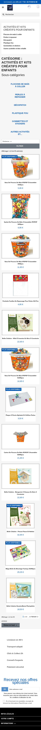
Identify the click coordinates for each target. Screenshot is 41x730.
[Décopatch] (20, 102)
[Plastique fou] (20, 110)
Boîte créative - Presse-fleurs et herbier (20, 531)
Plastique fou (8, 43)
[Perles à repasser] (20, 91)
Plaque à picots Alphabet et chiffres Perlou (20, 415)
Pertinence (7, 141)
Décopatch (7, 40)
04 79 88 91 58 (32, 2)
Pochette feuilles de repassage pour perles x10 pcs (21, 301)
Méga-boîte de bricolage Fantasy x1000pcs (20, 569)
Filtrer (19, 146)
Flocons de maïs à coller (12, 34)
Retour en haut (11, 625)
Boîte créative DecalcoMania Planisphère (21, 606)
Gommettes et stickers (11, 46)
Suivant (35, 617)
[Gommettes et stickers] (20, 118)
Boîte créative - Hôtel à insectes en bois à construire (20, 338)
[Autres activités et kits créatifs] (20, 129)
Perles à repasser (10, 37)
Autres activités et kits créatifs (14, 48)
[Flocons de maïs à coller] (20, 81)
